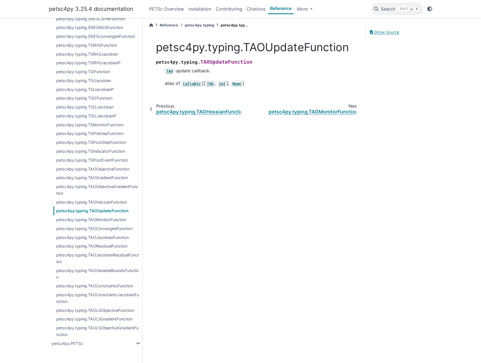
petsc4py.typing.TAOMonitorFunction (91, 219)
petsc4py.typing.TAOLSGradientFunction (94, 319)
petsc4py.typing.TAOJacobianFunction (92, 237)
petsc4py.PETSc (67, 343)
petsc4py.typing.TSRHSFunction (86, 45)
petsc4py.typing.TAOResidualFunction (91, 246)
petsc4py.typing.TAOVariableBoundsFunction (97, 274)
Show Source (386, 32)
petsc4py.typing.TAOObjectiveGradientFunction (97, 190)
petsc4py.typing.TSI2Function (84, 98)
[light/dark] (430, 9)
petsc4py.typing (199, 25)
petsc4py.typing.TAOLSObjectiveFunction (95, 310)
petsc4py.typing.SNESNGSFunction (89, 27)
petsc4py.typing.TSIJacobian (83, 80)
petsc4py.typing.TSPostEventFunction (92, 160)
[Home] (151, 25)
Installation (199, 9)
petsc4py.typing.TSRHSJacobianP (88, 62)
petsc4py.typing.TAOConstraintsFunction (94, 285)
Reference (280, 8)
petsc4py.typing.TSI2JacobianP (86, 115)
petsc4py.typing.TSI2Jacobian (85, 107)
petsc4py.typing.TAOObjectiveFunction (92, 169)
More (303, 9)
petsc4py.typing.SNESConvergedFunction (95, 36)
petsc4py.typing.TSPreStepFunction (90, 133)
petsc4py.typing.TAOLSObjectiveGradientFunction (97, 331)
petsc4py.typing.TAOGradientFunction (92, 177)
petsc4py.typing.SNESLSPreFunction (90, 18)
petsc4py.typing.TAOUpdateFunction (92, 210)
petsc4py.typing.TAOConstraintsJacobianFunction (97, 298)
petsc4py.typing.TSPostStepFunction (91, 142)
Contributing (229, 9)
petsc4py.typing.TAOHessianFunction (91, 202)
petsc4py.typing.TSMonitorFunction (89, 124)
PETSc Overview (166, 9)
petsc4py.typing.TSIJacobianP (85, 89)
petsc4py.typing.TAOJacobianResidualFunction (97, 258)
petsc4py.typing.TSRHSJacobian (87, 54)
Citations (256, 9)
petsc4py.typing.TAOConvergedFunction (94, 228)
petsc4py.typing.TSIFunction (83, 71)
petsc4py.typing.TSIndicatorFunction (90, 151)
